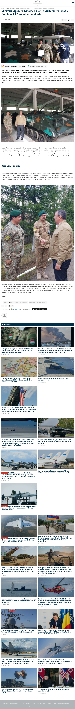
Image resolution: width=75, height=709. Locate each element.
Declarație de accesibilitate (61, 703)
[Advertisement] (56, 401)
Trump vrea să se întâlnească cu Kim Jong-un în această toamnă (54, 690)
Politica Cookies (25, 703)
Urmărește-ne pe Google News (38, 66)
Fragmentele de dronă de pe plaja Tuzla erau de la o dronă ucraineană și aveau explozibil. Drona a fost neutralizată (18, 600)
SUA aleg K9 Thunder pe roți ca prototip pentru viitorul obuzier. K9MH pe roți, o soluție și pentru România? (17, 691)
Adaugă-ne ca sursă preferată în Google (15, 66)
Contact (49, 703)
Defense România (5, 8)
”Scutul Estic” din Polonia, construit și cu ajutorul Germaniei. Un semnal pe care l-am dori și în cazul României (54, 441)
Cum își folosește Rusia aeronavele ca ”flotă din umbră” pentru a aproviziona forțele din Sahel (54, 472)
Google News (16, 309)
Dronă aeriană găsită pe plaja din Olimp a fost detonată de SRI (53, 379)
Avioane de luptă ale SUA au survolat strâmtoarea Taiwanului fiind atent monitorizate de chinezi (18, 631)
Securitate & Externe (14, 8)
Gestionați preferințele (39, 703)
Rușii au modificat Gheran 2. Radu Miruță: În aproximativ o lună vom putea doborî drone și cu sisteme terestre (18, 508)
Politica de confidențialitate (11, 703)
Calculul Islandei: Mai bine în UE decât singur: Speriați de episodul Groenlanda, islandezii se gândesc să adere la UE (16, 380)
